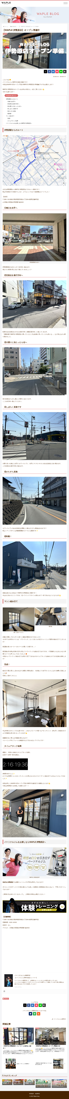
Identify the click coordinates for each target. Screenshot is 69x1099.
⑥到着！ (9, 113)
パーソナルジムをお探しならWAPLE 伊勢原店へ (19, 123)
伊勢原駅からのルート (12, 99)
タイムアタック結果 (12, 121)
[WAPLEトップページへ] (6, 3)
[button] (64, 71)
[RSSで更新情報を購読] (38, 1013)
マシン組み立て (10, 116)
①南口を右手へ (11, 101)
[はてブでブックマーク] (53, 71)
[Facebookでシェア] (49, 71)
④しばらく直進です (12, 108)
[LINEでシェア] (61, 71)
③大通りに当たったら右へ (14, 106)
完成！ (9, 118)
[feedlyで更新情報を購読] (34, 1013)
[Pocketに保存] (57, 71)
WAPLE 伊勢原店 (28, 84)
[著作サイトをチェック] (30, 1013)
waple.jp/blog (17, 987)
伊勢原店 (6, 998)
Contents (8, 95)
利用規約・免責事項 (34, 1093)
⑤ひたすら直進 (11, 111)
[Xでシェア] (45, 71)
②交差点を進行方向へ (13, 104)
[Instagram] (4, 991)
